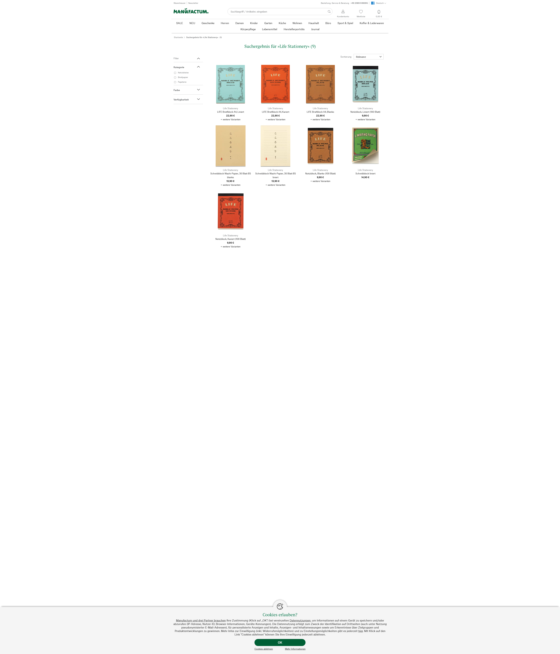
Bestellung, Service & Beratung (344, 3)
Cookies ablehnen (263, 648)
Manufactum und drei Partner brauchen (201, 620)
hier (360, 631)
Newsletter (193, 3)
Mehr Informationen (295, 648)
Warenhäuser (180, 3)
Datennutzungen (300, 620)
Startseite (178, 37)
